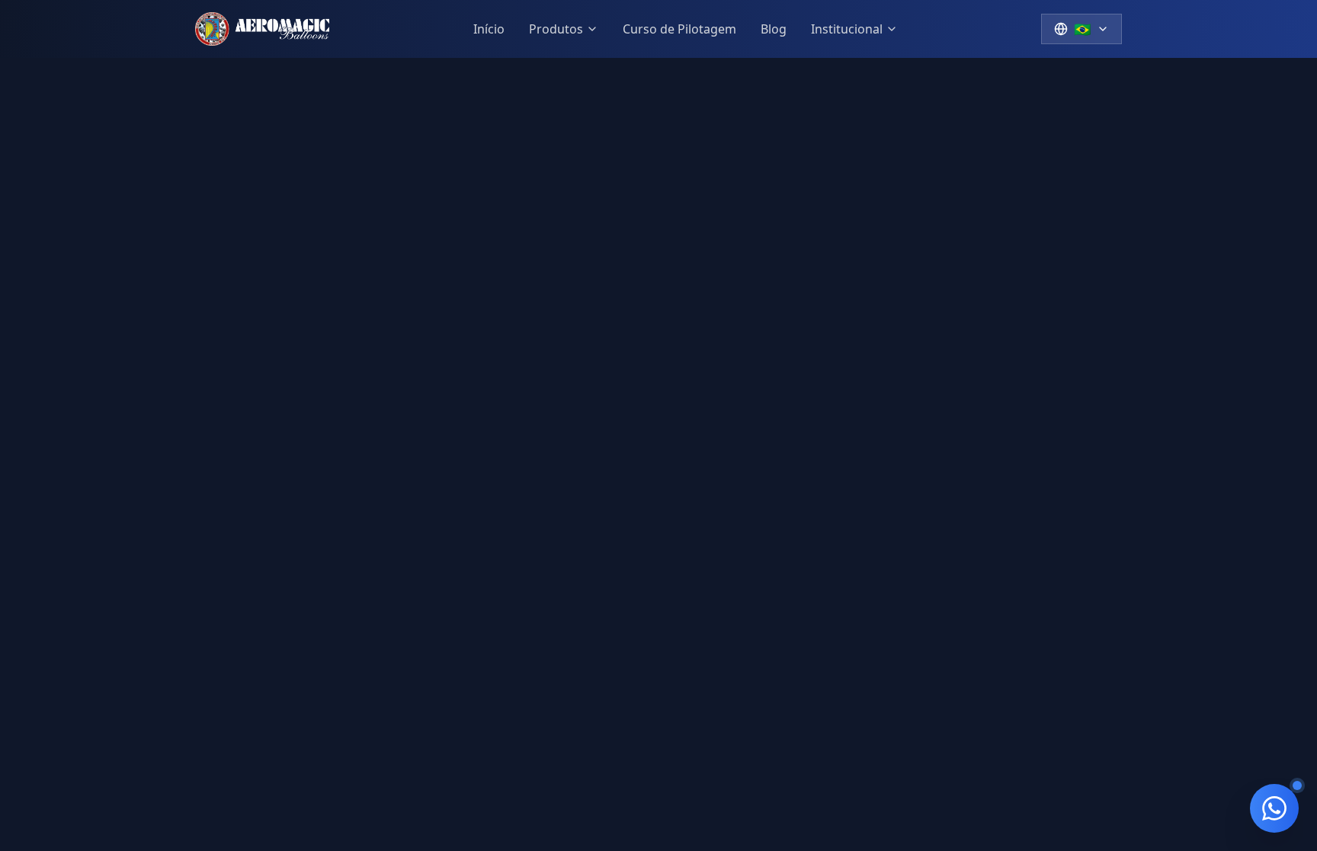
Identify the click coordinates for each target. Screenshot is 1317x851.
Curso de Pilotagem (679, 29)
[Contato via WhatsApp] (1274, 808)
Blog (774, 29)
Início (489, 29)
